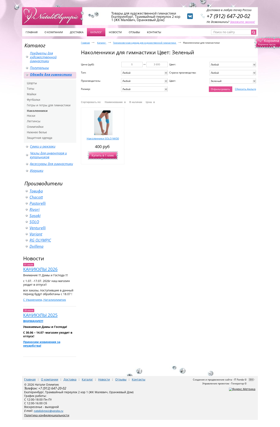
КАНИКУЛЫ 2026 (40, 269)
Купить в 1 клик (103, 155)
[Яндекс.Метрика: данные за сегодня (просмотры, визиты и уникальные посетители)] (242, 389)
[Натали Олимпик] (54, 16)
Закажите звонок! (242, 22)
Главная (85, 42)
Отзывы (120, 379)
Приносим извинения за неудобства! (41, 344)
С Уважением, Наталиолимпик (44, 300)
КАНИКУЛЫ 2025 (40, 315)
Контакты (138, 379)
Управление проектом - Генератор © (224, 383)
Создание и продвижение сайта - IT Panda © (220, 379)
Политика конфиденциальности (46, 415)
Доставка (70, 379)
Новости (33, 258)
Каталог (96, 32)
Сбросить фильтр (245, 89)
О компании (49, 379)
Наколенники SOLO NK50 (103, 138)
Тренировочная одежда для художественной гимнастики (144, 42)
